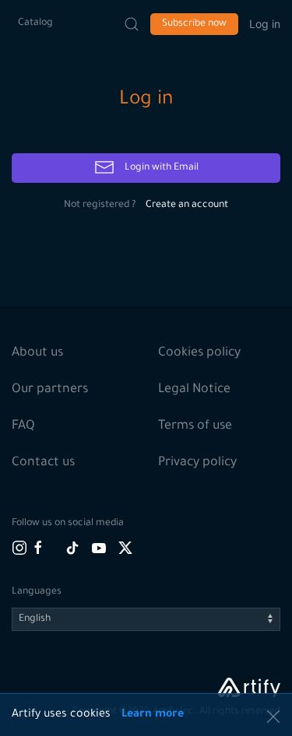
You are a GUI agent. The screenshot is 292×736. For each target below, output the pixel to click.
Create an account (187, 205)
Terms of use (195, 426)
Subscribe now (194, 24)
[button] (273, 717)
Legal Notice (194, 390)
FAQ (23, 426)
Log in (264, 23)
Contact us (43, 463)
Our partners (50, 390)
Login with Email (160, 168)
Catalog (35, 23)
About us (37, 353)
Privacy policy (197, 463)
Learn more (152, 715)
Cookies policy (199, 353)
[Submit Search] (131, 24)
